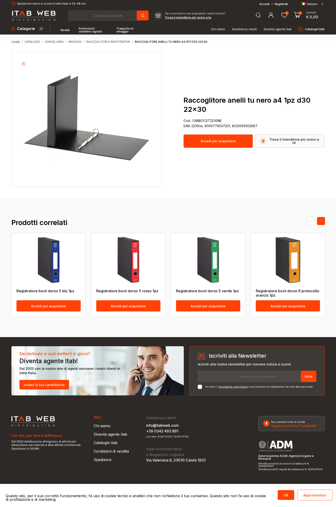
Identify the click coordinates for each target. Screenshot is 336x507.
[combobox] (108, 16)
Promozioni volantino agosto (90, 30)
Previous (311, 221)
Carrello (311, 12)
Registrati (281, 4)
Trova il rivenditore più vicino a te (188, 17)
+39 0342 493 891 (162, 431)
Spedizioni (102, 459)
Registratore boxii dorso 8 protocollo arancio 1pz (287, 293)
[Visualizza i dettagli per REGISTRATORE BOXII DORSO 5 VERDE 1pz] (208, 260)
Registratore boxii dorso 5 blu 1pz (45, 291)
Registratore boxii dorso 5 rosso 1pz (127, 291)
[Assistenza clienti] (258, 15)
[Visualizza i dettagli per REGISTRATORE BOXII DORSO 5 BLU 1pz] (48, 260)
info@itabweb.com (162, 425)
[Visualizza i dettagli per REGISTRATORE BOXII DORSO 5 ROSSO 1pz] (128, 260)
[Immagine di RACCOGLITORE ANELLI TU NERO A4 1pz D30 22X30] (24, 64)
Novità (65, 30)
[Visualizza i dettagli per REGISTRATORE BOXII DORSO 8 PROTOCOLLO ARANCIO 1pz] (288, 260)
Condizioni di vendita (111, 451)
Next (321, 221)
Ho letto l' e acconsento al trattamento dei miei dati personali (259, 387)
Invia (308, 376)
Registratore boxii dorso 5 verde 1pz (207, 291)
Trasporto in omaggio (124, 30)
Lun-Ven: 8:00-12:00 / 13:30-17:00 (167, 436)
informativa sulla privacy (233, 386)
